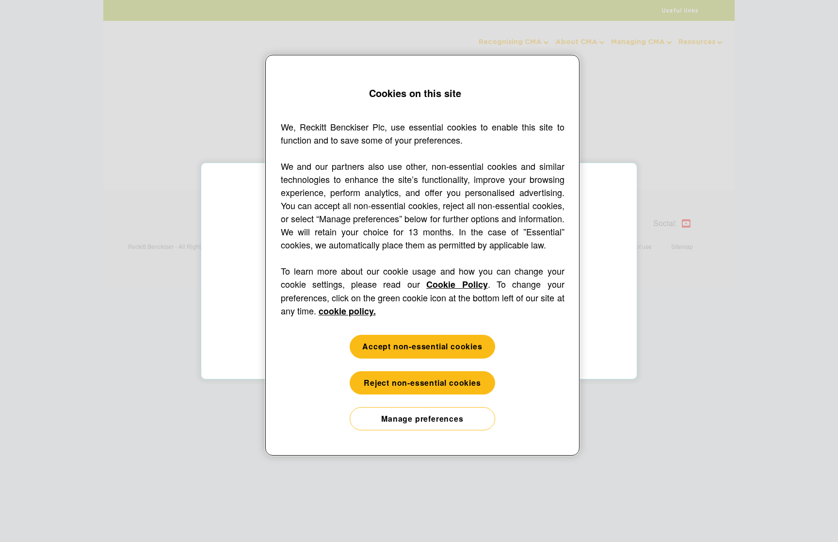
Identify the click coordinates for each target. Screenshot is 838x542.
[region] (422, 255)
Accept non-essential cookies (422, 346)
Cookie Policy (456, 284)
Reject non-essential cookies (422, 382)
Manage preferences (422, 418)
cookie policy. (347, 311)
